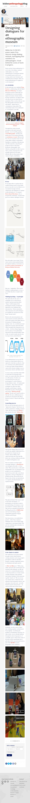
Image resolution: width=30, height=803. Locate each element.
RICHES (12, 642)
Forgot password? (19, 747)
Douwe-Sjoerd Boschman (11, 194)
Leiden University (14, 791)
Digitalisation (17, 45)
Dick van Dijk (10, 566)
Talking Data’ (20, 412)
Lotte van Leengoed (19, 123)
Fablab (20, 410)
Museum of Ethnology (10, 90)
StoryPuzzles (20, 464)
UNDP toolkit (20, 510)
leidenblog (15, 3)
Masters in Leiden (14, 792)
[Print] (15, 764)
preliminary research (12, 137)
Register (13, 747)
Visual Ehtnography (10, 133)
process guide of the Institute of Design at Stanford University (14, 266)
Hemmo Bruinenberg (10, 124)
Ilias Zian (17, 124)
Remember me (11, 752)
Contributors (14, 6)
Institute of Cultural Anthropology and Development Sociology (14, 785)
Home (5, 6)
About (22, 6)
